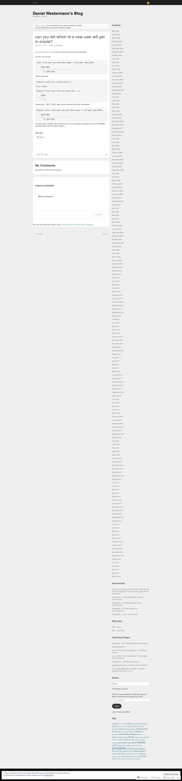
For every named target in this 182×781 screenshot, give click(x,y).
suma (139, 756)
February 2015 (117, 458)
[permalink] (105, 154)
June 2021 (115, 211)
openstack (131, 742)
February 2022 (117, 184)
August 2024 (116, 93)
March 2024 (116, 111)
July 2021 (115, 208)
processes (140, 748)
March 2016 (116, 413)
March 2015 (116, 455)
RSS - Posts (116, 627)
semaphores (129, 754)
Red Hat (130, 751)
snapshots (142, 753)
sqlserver (114, 756)
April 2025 (115, 66)
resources (139, 750)
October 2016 (117, 389)
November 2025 (117, 52)
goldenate (115, 734)
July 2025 (115, 59)
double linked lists (118, 647)
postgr (140, 745)
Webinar (133, 759)
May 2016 (115, 406)
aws (129, 723)
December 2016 (117, 382)
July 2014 (115, 482)
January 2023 (117, 156)
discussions (115, 729)
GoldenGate (123, 734)
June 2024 (115, 100)
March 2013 (116, 538)
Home (35, 2)
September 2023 (118, 132)
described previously (45, 52)
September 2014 (118, 475)
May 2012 (115, 569)
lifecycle (125, 737)
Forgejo (131, 732)
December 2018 (117, 302)
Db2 (134, 726)
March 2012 (116, 576)
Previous (39, 234)
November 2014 (117, 468)
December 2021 (117, 191)
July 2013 (115, 524)
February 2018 (117, 336)
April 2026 (115, 34)
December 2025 (117, 48)
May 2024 (115, 104)
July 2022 (115, 173)
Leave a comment (55, 45)
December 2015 (117, 423)
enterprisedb (141, 728)
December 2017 (117, 340)
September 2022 (118, 170)
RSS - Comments (118, 630)
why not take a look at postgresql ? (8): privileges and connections (129, 657)
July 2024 (115, 97)
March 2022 (116, 180)
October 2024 (117, 86)
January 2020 (117, 260)
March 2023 (116, 149)
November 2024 (117, 83)
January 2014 (117, 503)
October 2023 (117, 128)
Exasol (115, 731)
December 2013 (117, 507)
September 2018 (118, 312)
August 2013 (116, 521)
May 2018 (115, 326)
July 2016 (115, 399)
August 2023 (116, 135)
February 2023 (117, 152)
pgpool (129, 745)
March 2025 (116, 69)
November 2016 (117, 385)
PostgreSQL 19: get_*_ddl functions (125, 614)
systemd (115, 759)
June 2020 (115, 250)
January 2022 (117, 187)
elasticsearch (132, 729)
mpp (132, 739)
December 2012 (117, 548)
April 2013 (115, 534)
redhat (125, 751)
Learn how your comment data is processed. (78, 224)
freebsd (138, 731)
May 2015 (115, 448)
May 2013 (115, 531)
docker (121, 729)
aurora (124, 724)
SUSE (143, 756)
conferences (121, 726)
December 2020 (117, 232)
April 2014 (115, 493)
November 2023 (117, 125)
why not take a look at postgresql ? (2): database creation (129, 651)
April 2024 (115, 107)
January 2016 (117, 420)
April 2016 (115, 409)
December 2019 (117, 264)
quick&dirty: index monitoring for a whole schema (129, 643)
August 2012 (116, 559)
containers (128, 726)
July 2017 (115, 357)
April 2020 (115, 253)
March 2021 (116, 222)
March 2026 (116, 38)
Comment (98, 215)
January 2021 (117, 229)
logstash (141, 737)
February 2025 (117, 72)
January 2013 (117, 545)
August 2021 (116, 204)
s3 (145, 751)
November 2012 (117, 552)
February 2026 (117, 41)
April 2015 (115, 451)
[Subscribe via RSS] (148, 2)
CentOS (144, 724)
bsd (140, 724)
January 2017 (117, 378)
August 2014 (116, 479)
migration (120, 740)
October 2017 (117, 347)
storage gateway (126, 756)
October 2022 (117, 166)
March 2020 (116, 257)
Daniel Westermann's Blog (58, 13)
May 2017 (115, 364)
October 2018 (117, 309)
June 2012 (115, 566)
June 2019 (115, 281)
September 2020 (118, 243)
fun (143, 732)
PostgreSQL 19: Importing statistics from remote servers (127, 604)
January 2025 (117, 76)
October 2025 (117, 55)
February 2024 (117, 114)
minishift (127, 739)
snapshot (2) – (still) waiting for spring (125, 661)
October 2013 (117, 514)
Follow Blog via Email (120, 689)
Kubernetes (117, 737)
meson (114, 740)
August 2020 (116, 246)
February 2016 (117, 416)
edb (126, 729)
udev (119, 759)
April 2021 (115, 218)
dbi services (140, 726)
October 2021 (117, 198)
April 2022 (115, 177)
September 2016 (118, 392)
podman (135, 745)
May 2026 (115, 31)
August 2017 (116, 354)
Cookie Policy (48, 775)
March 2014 (116, 496)
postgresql (131, 748)
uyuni (123, 759)
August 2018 (116, 316)
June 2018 (115, 323)
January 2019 (117, 298)
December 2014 (117, 465)
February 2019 (117, 295)
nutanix (137, 740)
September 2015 (118, 434)
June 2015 (115, 444)
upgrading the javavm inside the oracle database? (130, 665)
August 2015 (116, 437)
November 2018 (117, 305)
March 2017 (116, 371)
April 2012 (115, 573)
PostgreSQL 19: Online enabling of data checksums (124, 609)
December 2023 (117, 121)
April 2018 (115, 330)
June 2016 (115, 402)
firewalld (125, 732)
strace (134, 756)
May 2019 (115, 284)
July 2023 (115, 138)
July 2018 (115, 319)
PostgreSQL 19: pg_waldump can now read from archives (127, 598)
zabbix (138, 759)
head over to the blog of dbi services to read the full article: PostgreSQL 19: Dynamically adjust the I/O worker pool (130, 591)
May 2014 (115, 489)
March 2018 (116, 333)
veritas (128, 759)
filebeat (121, 732)
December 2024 (117, 79)
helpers (134, 734)
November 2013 (117, 510)
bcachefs (134, 724)
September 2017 (118, 350)
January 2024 (117, 118)
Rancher (115, 751)
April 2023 (115, 145)
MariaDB (146, 737)
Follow (116, 706)
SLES (135, 754)
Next (104, 234)
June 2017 (115, 361)
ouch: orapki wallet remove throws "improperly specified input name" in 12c (128, 669)
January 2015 (117, 462)
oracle (46, 154)
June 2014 (115, 486)
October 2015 (117, 430)
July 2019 (115, 277)
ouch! (114, 745)
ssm (119, 756)
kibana (140, 734)
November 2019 (117, 267)
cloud (114, 726)
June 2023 (115, 142)
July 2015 (115, 441)
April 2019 (115, 288)
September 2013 (118, 517)
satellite (114, 754)
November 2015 (117, 427)
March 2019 (116, 291)
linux (131, 737)
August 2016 (116, 396)
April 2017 (115, 368)
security (121, 753)
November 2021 (117, 194)
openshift (122, 742)
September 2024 (118, 90)
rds (121, 751)
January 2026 (117, 45)
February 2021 (117, 225)
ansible (115, 723)
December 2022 (117, 159)
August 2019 (116, 274)
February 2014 (117, 500)
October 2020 (117, 239)
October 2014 (117, 472)
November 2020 (117, 236)
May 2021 (115, 215)
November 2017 (117, 343)
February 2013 (117, 541)
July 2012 (115, 562)
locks (136, 737)
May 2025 (115, 62)
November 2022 (117, 163)
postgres (119, 747)
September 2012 (118, 555)
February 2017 (117, 375)
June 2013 (115, 528)
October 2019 (117, 270)
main (38, 154)
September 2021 (118, 201)
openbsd (115, 743)
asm (120, 724)
